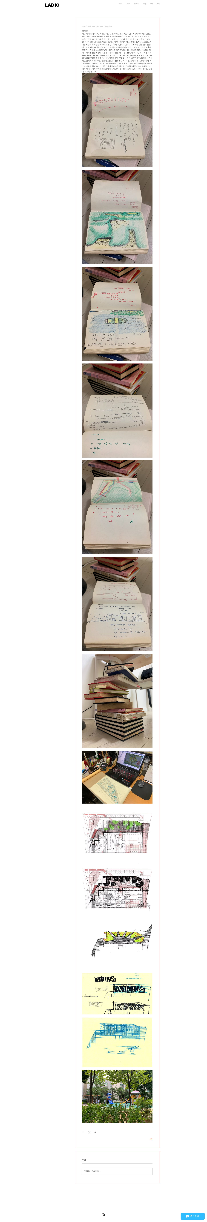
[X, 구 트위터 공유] (89, 1132)
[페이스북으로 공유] (83, 1132)
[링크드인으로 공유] (95, 1132)
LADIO (52, 5)
